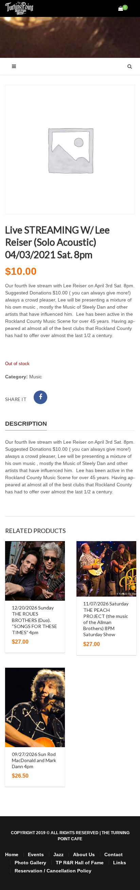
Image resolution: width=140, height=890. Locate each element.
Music (35, 376)
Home (11, 854)
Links (119, 862)
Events (36, 854)
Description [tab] (26, 423)
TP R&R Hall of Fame (80, 862)
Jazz (58, 854)
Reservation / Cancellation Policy (53, 870)
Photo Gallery (30, 862)
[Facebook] (40, 397)
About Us (84, 854)
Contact (113, 854)
